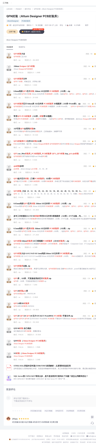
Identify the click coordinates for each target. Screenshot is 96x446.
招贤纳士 (40, 436)
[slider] (17, 411)
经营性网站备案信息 (72, 439)
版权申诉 (66, 442)
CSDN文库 (81, 433)
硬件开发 (28, 9)
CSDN (73, 433)
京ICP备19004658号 (38, 439)
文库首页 (9, 9)
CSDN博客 (91, 433)
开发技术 (19, 9)
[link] (9, 9)
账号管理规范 (46, 442)
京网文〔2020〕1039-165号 (55, 439)
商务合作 (48, 436)
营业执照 (82, 442)
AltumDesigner (12, 21)
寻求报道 (57, 436)
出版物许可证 (74, 442)
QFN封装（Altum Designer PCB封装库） (33, 16)
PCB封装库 (26, 21)
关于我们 (31, 436)
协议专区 (65, 436)
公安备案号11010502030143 (20, 439)
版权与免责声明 (57, 442)
